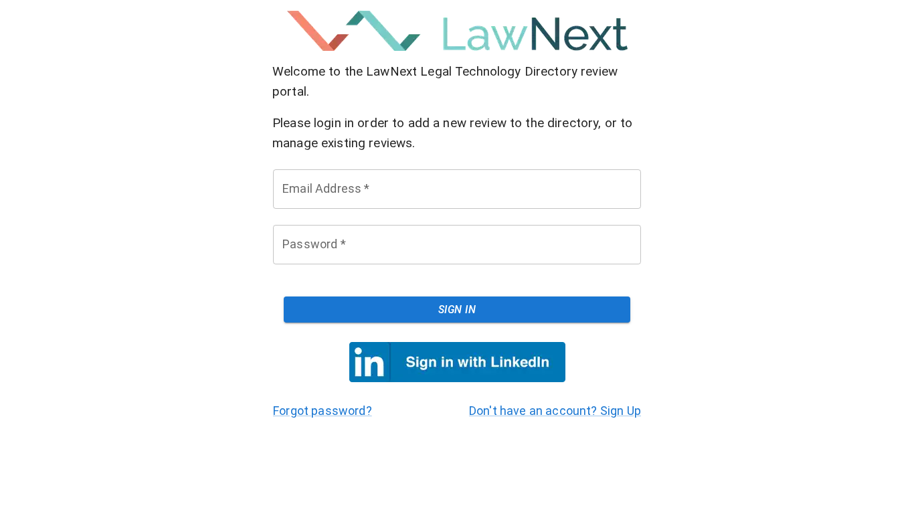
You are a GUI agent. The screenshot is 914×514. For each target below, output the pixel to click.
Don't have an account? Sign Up (555, 411)
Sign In (457, 309)
